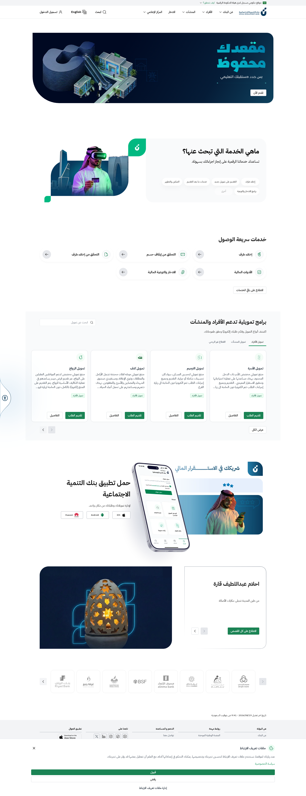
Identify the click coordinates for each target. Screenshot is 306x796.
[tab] (257, 342)
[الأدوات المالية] (200, 272)
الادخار (172, 12)
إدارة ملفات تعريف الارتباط (153, 788)
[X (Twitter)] (97, 736)
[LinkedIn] (104, 736)
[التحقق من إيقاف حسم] (123, 254)
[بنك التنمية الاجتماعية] (252, 12)
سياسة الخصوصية (265, 764)
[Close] (34, 748)
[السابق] (43, 429)
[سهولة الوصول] (5, 398)
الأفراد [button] (209, 12)
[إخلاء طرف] (200, 254)
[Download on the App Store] (70, 737)
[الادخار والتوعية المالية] (123, 272)
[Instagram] (111, 736)
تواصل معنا (168, 735)
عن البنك (228, 12)
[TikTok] (118, 736)
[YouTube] (125, 736)
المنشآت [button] (190, 12)
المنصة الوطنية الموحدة (209, 735)
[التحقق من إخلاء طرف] (46, 254)
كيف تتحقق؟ (209, 3)
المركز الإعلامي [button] (154, 12)
